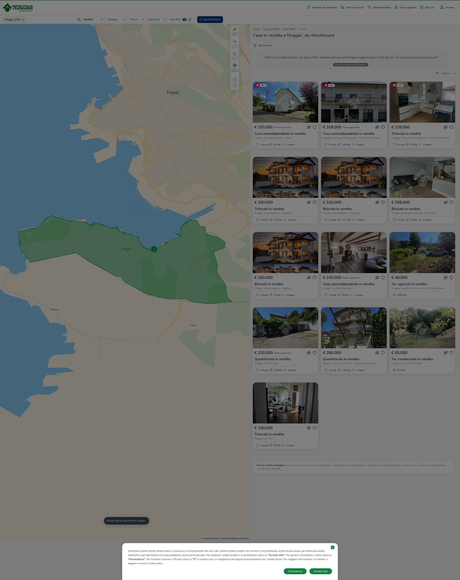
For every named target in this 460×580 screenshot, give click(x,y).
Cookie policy (155, 563)
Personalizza (295, 571)
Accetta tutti (321, 571)
